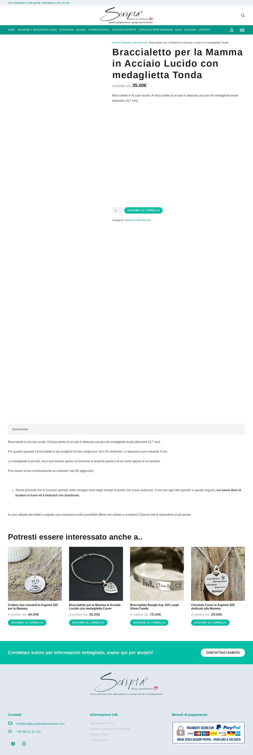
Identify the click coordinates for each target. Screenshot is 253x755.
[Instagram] (24, 744)
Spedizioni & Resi (102, 723)
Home (115, 42)
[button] (243, 15)
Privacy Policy (99, 734)
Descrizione (20, 429)
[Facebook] (13, 744)
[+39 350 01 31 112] (12, 731)
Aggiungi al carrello (143, 210)
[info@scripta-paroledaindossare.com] (12, 723)
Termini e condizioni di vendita (110, 729)
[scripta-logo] (126, 15)
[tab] (20, 429)
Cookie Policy (99, 740)
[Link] (232, 29)
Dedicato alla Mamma (134, 42)
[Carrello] (242, 30)
